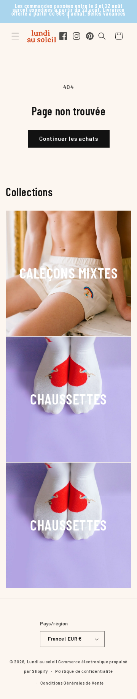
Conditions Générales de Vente (72, 682)
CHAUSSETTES (68, 399)
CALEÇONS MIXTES (68, 273)
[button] (15, 36)
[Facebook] (63, 36)
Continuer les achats (68, 138)
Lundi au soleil (42, 661)
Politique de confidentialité (84, 671)
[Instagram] (76, 36)
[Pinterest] (90, 36)
